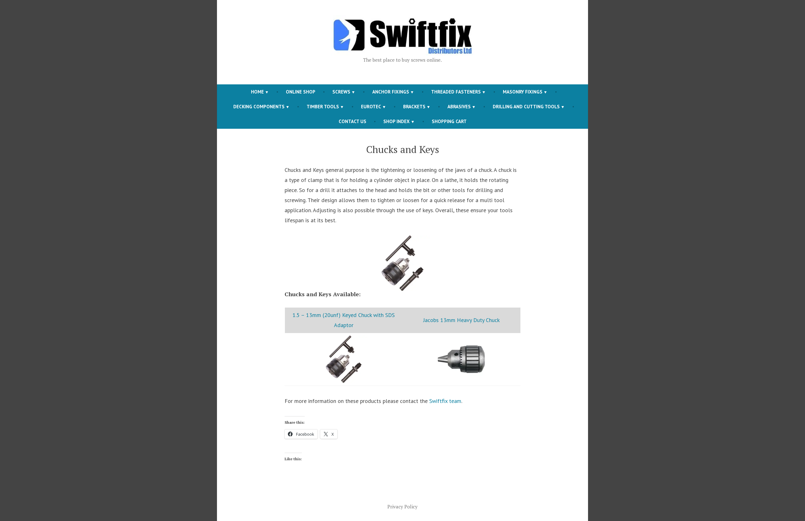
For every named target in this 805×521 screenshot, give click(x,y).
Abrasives (459, 107)
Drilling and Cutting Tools (526, 107)
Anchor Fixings (390, 92)
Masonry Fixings (522, 92)
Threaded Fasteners (456, 92)
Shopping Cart (449, 121)
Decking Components (259, 107)
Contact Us (352, 121)
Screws (341, 92)
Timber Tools (323, 107)
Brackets (414, 107)
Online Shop (300, 92)
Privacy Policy (402, 506)
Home (257, 92)
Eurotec (371, 107)
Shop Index (396, 121)
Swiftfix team (445, 401)
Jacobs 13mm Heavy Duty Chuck (461, 320)
